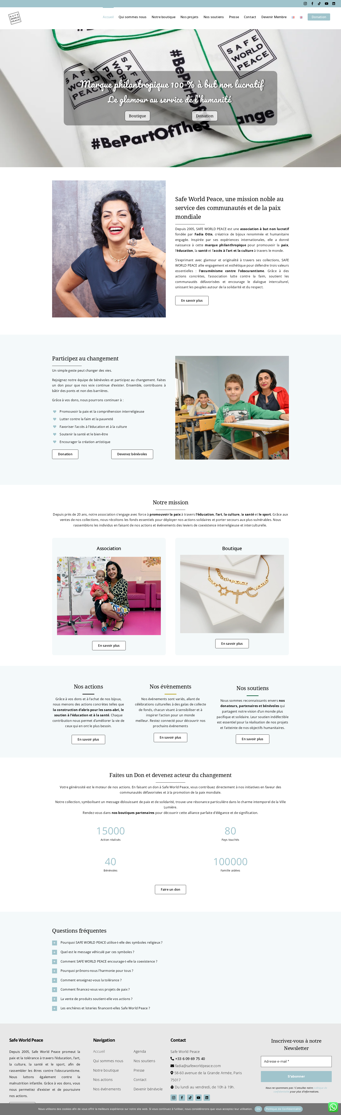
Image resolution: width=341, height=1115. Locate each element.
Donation (205, 116)
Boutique (137, 116)
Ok (258, 1108)
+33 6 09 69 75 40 (190, 1058)
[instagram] (173, 1097)
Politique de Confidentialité (283, 1108)
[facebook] (182, 1097)
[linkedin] (207, 1097)
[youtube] (198, 1097)
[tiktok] (190, 1097)
